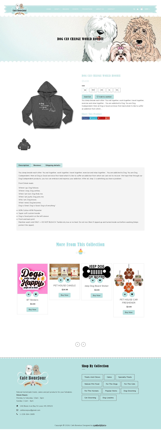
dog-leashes (108, 398)
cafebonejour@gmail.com (30, 410)
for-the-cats (129, 384)
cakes (109, 377)
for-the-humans (92, 391)
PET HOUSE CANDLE (64, 285)
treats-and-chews (92, 377)
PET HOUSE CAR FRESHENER (129, 301)
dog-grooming (130, 391)
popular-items (111, 391)
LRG (101, 90)
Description (24, 165)
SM (85, 90)
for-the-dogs (112, 384)
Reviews (37, 165)
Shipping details (53, 165)
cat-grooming (90, 398)
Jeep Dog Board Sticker (97, 285)
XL (109, 90)
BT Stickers (32, 299)
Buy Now (32, 309)
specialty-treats (125, 377)
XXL (117, 90)
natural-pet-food (92, 384)
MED (93, 90)
